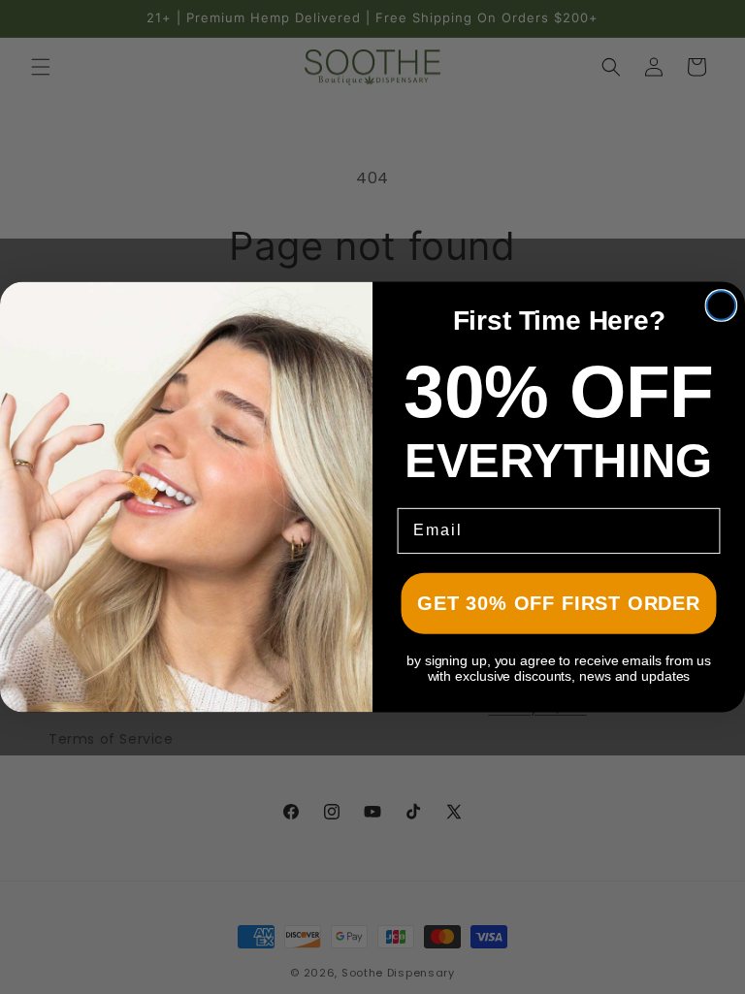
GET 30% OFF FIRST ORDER (558, 603)
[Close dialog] (721, 305)
